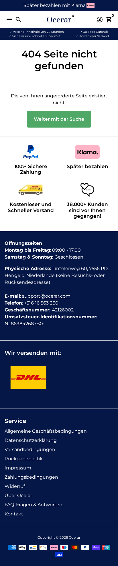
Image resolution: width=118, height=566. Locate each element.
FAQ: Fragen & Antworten (33, 504)
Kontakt (14, 514)
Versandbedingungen (30, 449)
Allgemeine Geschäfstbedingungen (46, 431)
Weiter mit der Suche (59, 119)
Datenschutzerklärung (31, 440)
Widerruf (15, 486)
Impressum (18, 468)
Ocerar (74, 537)
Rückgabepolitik (24, 458)
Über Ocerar (18, 495)
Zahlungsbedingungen (31, 477)
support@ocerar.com (46, 296)
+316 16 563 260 (41, 303)
